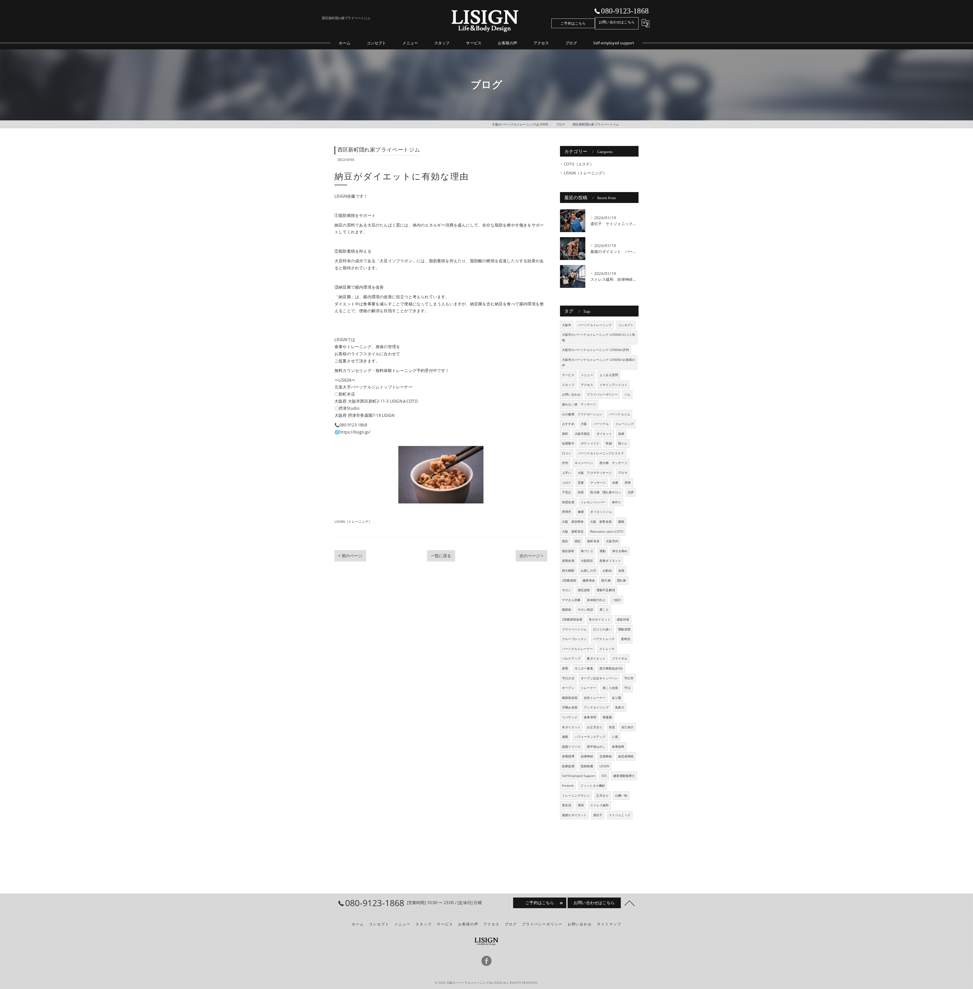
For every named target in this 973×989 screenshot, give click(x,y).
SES (604, 776)
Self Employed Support (578, 776)
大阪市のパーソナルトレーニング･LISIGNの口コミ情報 (598, 337)
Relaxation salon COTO (606, 531)
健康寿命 (589, 580)
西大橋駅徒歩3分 (611, 668)
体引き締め (620, 551)
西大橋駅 (568, 570)
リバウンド (569, 717)
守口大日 (568, 678)
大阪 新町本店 (573, 531)
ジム (627, 394)
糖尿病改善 (569, 698)
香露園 (607, 717)
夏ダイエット (596, 658)
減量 (565, 737)
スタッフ (568, 385)
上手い (566, 473)
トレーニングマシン (576, 795)
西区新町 (568, 551)
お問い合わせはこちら (617, 22)
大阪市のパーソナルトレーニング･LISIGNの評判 (595, 350)
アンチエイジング (596, 707)
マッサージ (598, 482)
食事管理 (590, 717)
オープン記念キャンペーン (599, 678)
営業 (581, 482)
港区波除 (584, 590)
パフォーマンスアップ (590, 737)
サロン (566, 590)
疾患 (612, 727)
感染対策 (623, 619)
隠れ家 (621, 580)
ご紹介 (616, 600)
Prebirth (568, 785)
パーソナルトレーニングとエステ (601, 453)
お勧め (607, 570)
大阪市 (566, 325)
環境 (581, 805)
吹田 (581, 492)
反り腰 (616, 698)
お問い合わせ (571, 394)
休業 (615, 482)
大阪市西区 (582, 434)
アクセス (587, 385)
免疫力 (619, 707)
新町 (565, 434)
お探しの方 (588, 570)
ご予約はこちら (573, 23)
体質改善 (568, 502)
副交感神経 (626, 756)
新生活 (566, 805)
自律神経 (587, 756)
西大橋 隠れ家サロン (605, 492)
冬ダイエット (571, 727)
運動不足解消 (605, 590)
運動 (603, 551)
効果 (621, 434)
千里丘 (566, 492)
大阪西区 (587, 560)
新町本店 (593, 541)
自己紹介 (627, 727)
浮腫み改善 (569, 707)
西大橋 (606, 580)
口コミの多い (602, 629)
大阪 (584, 424)
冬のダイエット (599, 619)
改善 (621, 570)
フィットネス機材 (592, 785)
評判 (565, 463)
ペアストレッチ (604, 639)
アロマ (622, 473)
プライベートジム (574, 629)
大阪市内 (612, 541)
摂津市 (566, 512)
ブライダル (619, 658)
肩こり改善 (610, 688)
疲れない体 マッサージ (579, 404)
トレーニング (624, 424)
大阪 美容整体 (573, 521)
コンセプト (625, 325)
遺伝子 (598, 815)
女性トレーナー (594, 698)
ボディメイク (590, 443)
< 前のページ (350, 555)
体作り (616, 502)
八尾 (615, 737)
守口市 (629, 678)
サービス (568, 375)
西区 (565, 541)
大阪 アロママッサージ (595, 473)
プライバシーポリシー (602, 394)
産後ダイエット (610, 560)
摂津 (628, 482)
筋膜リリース (571, 746)
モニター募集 (584, 668)
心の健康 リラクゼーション (582, 414)
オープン (568, 688)
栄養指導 (568, 756)
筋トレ (623, 443)
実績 (609, 443)
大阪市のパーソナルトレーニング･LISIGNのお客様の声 (598, 362)
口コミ (566, 453)
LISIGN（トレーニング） (353, 521)
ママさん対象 (571, 600)
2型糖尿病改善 (572, 619)
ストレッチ (607, 649)
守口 (627, 688)
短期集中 (568, 443)
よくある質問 (609, 375)
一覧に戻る (441, 555)
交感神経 (606, 756)
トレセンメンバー (593, 502)
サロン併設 (585, 609)
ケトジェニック (619, 815)
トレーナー (588, 688)
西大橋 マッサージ (613, 463)
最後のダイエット (574, 815)
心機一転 (621, 795)
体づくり (587, 551)
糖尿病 (566, 609)
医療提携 (568, 766)
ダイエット (604, 434)
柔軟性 (625, 639)
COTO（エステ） (579, 164)
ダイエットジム (601, 512)
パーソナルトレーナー (577, 649)
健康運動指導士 (624, 776)
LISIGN (604, 766)
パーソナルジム (619, 414)
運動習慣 (624, 629)
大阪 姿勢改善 (601, 521)
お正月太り (594, 727)
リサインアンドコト (613, 385)
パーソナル (601, 424)
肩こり (604, 609)
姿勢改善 (568, 560)
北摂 (631, 492)
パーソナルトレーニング (595, 325)
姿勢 (565, 668)
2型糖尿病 (569, 580)
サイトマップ (609, 924)
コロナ (566, 482)
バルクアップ (571, 658)
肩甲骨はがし (596, 746)
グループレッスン (574, 639)
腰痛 (621, 521)
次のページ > (531, 555)
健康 (581, 512)
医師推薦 (587, 766)
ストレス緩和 (599, 805)
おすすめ (568, 424)
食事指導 (618, 746)
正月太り (602, 795)
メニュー (587, 375)
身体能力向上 (596, 600)
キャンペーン (584, 463)
